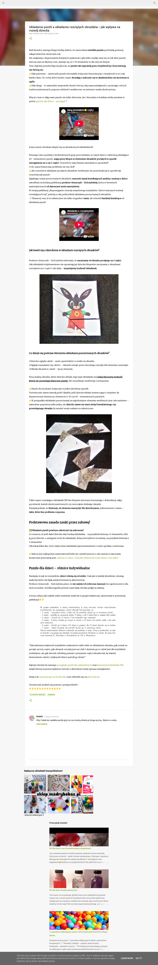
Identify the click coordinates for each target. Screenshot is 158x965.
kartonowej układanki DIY (110, 665)
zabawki (51, 694)
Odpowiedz (41, 724)
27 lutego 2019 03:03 (51, 716)
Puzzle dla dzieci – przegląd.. (51, 101)
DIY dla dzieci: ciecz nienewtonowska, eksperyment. (70, 848)
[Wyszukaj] (154, 3)
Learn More (127, 958)
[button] (30, 38)
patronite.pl (94, 677)
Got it (139, 958)
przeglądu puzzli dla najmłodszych (74, 665)
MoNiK (39, 716)
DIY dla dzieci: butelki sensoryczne (63, 890)
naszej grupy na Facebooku (52, 677)
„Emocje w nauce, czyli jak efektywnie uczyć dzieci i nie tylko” (88, 558)
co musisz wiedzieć (37, 694)
